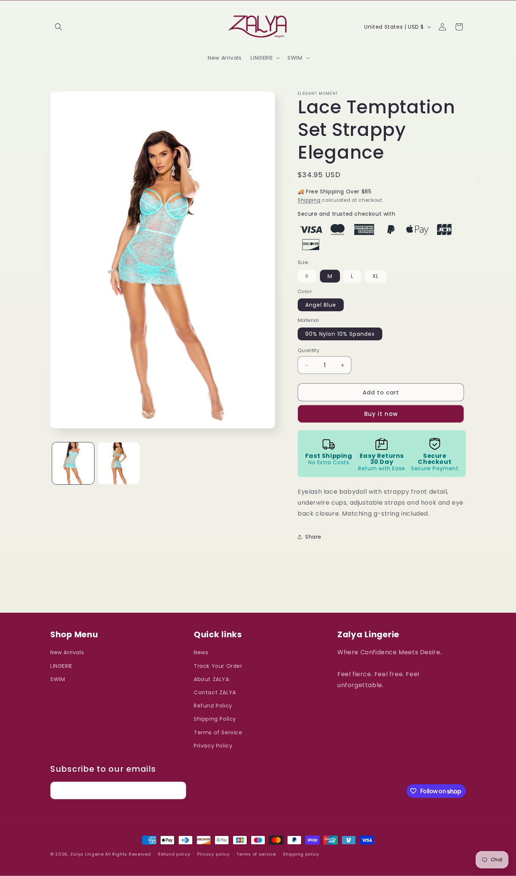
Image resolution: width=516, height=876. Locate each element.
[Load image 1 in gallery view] (73, 463)
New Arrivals (67, 652)
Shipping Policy (215, 719)
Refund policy (174, 854)
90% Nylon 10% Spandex (340, 334)
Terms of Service (218, 732)
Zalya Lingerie (87, 854)
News (201, 652)
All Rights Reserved (128, 854)
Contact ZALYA (215, 692)
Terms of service (256, 854)
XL (375, 276)
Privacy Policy (213, 745)
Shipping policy (301, 854)
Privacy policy (213, 854)
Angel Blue (320, 305)
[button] (58, 27)
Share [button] (313, 537)
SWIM (57, 679)
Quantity (308, 350)
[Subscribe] (177, 790)
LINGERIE (61, 666)
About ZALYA (211, 679)
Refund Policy (213, 705)
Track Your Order (218, 666)
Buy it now (381, 414)
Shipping (309, 200)
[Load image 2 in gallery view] (119, 463)
